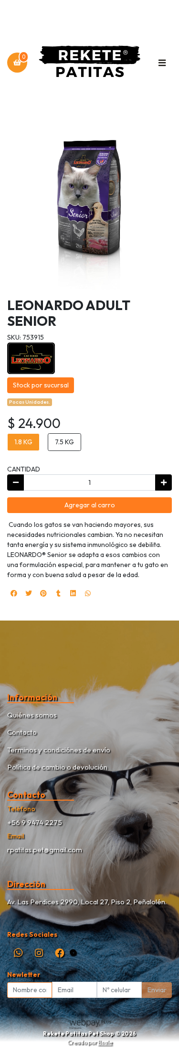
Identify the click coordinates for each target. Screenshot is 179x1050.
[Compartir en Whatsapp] (88, 593)
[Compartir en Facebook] (14, 593)
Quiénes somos (32, 714)
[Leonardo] (31, 357)
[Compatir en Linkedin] (73, 593)
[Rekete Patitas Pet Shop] (89, 62)
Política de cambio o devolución (57, 766)
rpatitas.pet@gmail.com (44, 849)
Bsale (105, 1042)
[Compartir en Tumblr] (58, 593)
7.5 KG (64, 442)
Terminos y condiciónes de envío (58, 749)
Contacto (22, 732)
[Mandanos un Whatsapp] (18, 953)
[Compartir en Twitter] (28, 593)
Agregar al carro (89, 505)
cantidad (23, 469)
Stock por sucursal (41, 385)
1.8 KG (23, 442)
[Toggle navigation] (162, 63)
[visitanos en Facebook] (59, 952)
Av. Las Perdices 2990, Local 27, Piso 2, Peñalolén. (87, 901)
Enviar (157, 990)
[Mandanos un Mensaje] (73, 953)
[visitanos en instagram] (39, 952)
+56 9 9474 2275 (34, 822)
